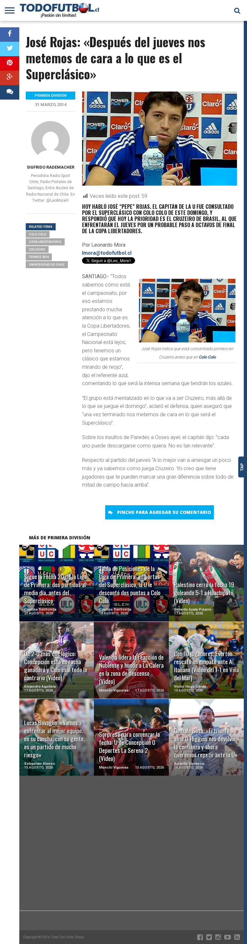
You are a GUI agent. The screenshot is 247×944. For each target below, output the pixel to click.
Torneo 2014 (39, 257)
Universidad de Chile (47, 264)
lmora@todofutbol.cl (107, 253)
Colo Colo (207, 357)
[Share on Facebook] (9, 34)
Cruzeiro (37, 249)
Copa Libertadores (45, 241)
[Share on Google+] (9, 78)
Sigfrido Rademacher (50, 167)
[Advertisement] (131, 859)
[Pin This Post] (9, 63)
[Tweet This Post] (9, 49)
